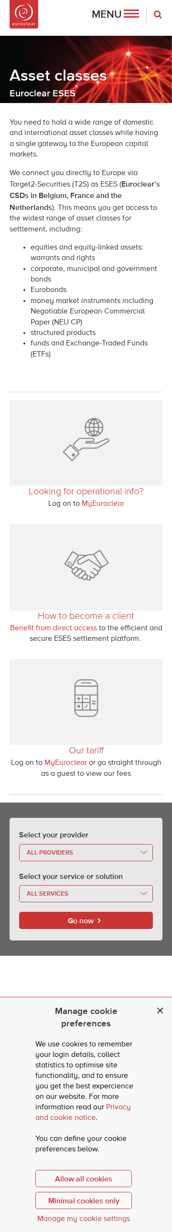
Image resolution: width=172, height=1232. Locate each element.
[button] (115, 14)
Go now (81, 920)
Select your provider (53, 834)
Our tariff (86, 750)
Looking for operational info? (86, 491)
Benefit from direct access (53, 628)
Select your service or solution (71, 876)
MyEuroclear (103, 504)
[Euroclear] (24, 14)
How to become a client (86, 615)
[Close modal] (160, 1011)
